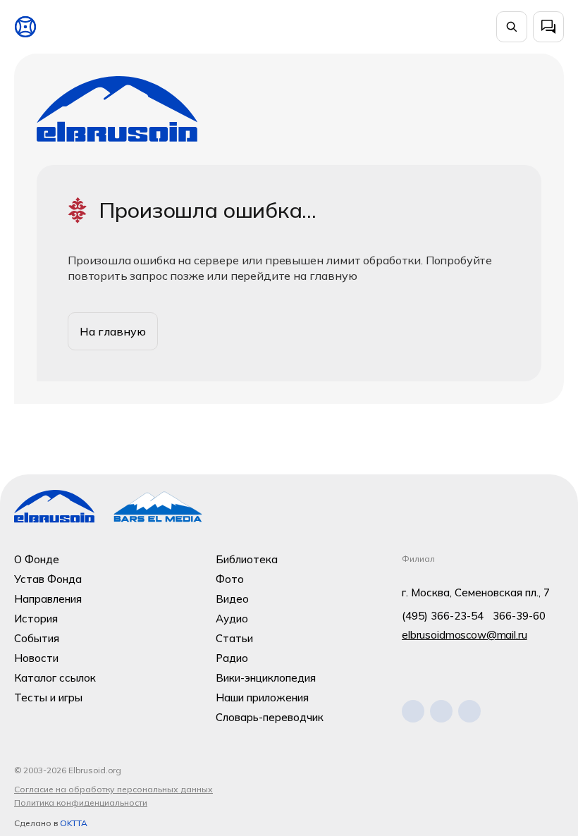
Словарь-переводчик (270, 717)
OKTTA (73, 823)
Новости (36, 658)
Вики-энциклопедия (266, 677)
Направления (48, 599)
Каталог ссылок (55, 677)
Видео (232, 599)
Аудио (232, 618)
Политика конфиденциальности (80, 802)
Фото (230, 579)
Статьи (234, 638)
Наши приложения (262, 697)
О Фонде (36, 559)
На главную (113, 331)
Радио (232, 658)
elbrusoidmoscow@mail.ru (464, 634)
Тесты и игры (48, 697)
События (36, 638)
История (36, 618)
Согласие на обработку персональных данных (113, 789)
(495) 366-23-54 (443, 616)
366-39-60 (519, 616)
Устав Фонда (48, 579)
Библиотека (247, 559)
